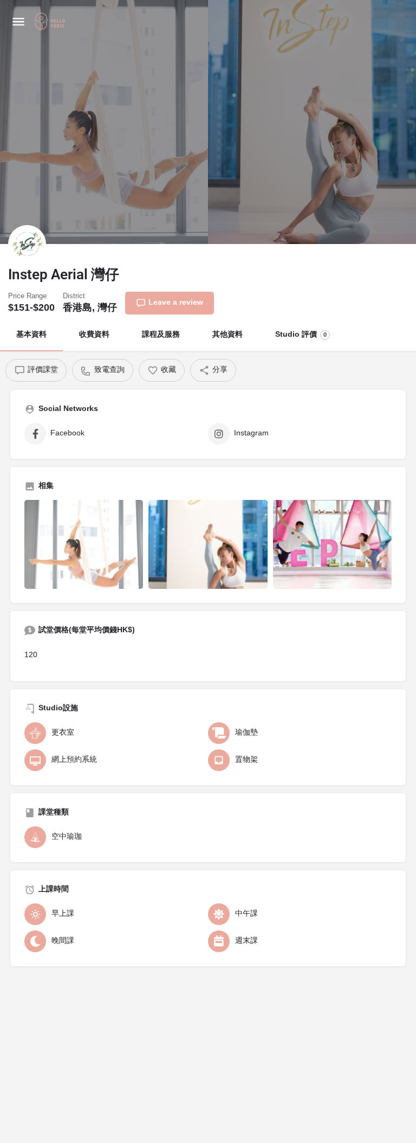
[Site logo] (50, 22)
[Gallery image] (83, 544)
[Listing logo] (27, 244)
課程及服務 (161, 335)
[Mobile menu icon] (18, 22)
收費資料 (94, 335)
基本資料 (31, 335)
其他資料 (227, 335)
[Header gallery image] (104, 122)
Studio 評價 (301, 335)
